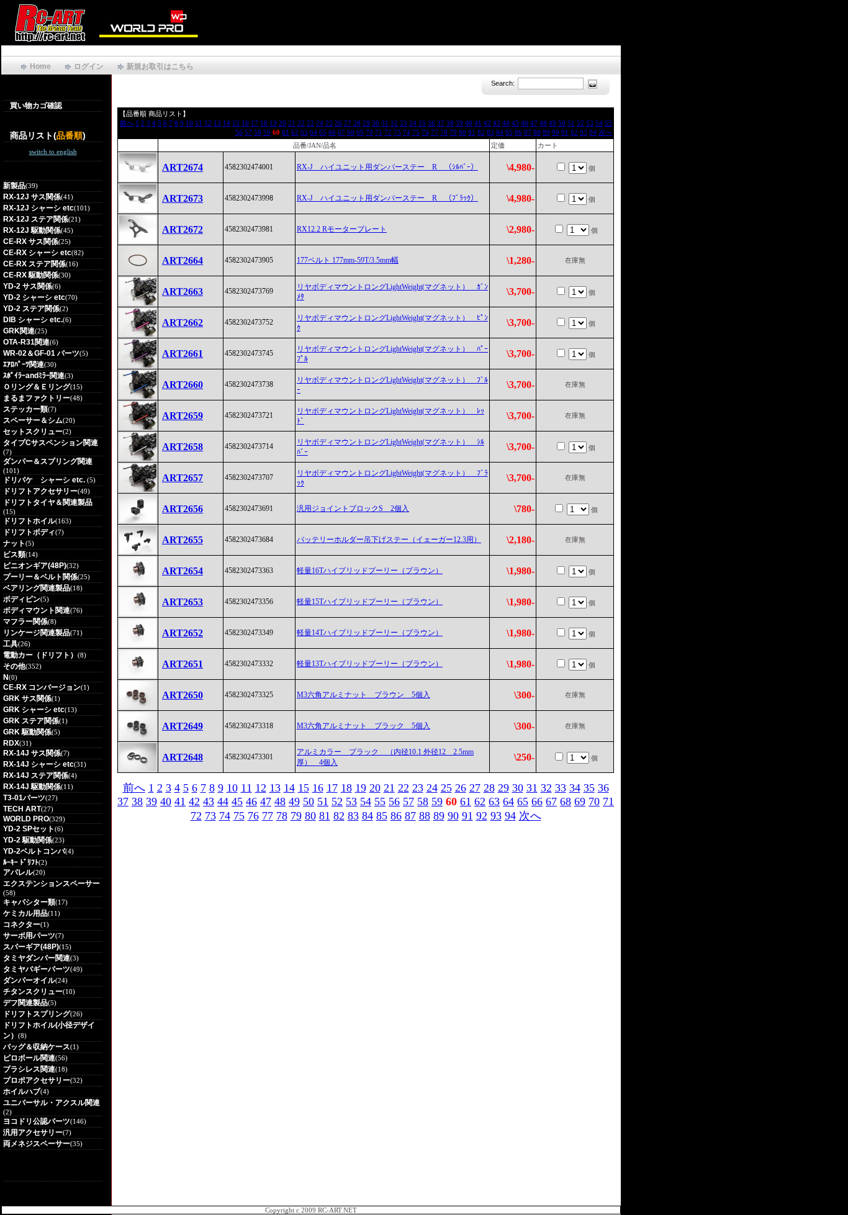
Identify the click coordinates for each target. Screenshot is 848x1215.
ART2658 (182, 446)
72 (388, 132)
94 (593, 132)
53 (589, 123)
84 (499, 132)
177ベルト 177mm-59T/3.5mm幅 (348, 260)
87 (527, 132)
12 (208, 123)
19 (273, 123)
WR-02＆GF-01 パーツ (41, 353)
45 (515, 123)
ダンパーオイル (29, 980)
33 (403, 123)
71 (378, 132)
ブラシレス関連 (29, 1069)
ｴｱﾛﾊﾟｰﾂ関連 (23, 364)
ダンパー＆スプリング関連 (47, 461)
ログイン (89, 66)
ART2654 (182, 571)
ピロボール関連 (29, 1058)
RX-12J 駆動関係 (32, 230)
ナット (14, 543)
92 (574, 132)
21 (291, 123)
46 (524, 123)
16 (245, 123)
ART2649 (182, 726)
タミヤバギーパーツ (36, 969)
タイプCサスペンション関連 (50, 442)
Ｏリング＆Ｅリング (36, 386)
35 (422, 123)
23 (310, 123)
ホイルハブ (21, 1091)
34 (413, 123)
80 (462, 132)
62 (295, 132)
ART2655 (182, 540)
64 (313, 132)
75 (416, 132)
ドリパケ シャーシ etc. (45, 480)
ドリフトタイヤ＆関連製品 (47, 502)
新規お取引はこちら (160, 66)
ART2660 (182, 384)
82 (481, 132)
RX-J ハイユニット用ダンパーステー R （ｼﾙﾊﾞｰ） (387, 167)
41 (478, 123)
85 (509, 132)
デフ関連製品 (25, 1002)
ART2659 (182, 415)
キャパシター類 (29, 902)
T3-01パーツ (24, 797)
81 (472, 132)
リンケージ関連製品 (36, 632)
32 (394, 123)
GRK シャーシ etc (34, 709)
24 (319, 123)
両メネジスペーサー (36, 1143)
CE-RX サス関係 (30, 241)
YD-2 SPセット (29, 828)
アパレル (18, 872)
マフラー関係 (25, 621)
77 (434, 132)
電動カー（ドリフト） (40, 655)
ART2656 (182, 509)
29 (366, 123)
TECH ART (22, 809)
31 (385, 123)
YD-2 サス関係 (27, 286)
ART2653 (182, 602)
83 (490, 132)
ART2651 (182, 664)
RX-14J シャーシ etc (38, 764)
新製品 (14, 185)
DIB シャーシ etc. (33, 319)
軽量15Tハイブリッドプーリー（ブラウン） (370, 601)
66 (332, 132)
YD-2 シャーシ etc (34, 297)
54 (599, 123)
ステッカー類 (25, 409)
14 (226, 123)
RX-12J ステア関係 (35, 219)
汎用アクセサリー (33, 1132)
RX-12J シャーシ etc (38, 208)
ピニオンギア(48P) (34, 565)
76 (425, 132)
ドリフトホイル (29, 521)
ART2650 (182, 695)
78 (444, 132)
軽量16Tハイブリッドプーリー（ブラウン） (370, 570)
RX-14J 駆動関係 (32, 786)
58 (257, 132)
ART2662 (182, 322)
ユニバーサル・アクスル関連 (51, 1102)
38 (450, 123)
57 (248, 132)
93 (583, 132)
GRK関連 (19, 331)
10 (189, 123)
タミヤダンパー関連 (36, 958)
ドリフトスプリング (36, 1013)
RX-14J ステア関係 (35, 775)
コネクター (21, 924)
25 (329, 123)
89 (546, 132)
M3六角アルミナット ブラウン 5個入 (363, 694)
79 (453, 132)
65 (323, 132)
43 (496, 123)
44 (506, 123)
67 (341, 132)
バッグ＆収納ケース (36, 1046)
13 (217, 123)
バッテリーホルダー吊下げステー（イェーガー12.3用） (389, 539)
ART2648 (182, 757)
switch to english (53, 151)
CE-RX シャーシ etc (37, 252)
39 (459, 123)
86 (518, 132)
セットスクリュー (33, 431)
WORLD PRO (26, 819)
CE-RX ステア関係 (34, 264)
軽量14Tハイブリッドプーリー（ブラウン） (370, 632)
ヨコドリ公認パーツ (36, 1121)
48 (543, 123)
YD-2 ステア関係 (31, 308)
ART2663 (182, 291)
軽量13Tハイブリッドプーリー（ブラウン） (370, 663)
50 (562, 123)
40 (468, 123)
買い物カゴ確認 (36, 105)
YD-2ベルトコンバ (34, 851)
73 (397, 132)
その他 (14, 666)
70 (369, 132)
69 (360, 132)
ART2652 (182, 633)
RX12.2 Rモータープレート (342, 229)
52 (580, 123)
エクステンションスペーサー (51, 883)
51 (571, 123)
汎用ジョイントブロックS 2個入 (353, 508)
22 (301, 123)
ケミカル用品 (25, 913)
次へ (605, 132)
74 (406, 132)
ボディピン (21, 599)
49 (552, 123)
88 (537, 132)
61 (285, 132)
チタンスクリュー (33, 991)
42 (487, 123)
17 (254, 123)
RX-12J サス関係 (32, 196)
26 (338, 123)
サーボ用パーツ (29, 935)
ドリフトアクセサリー (40, 491)
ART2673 (182, 198)
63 (304, 132)
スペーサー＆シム (33, 420)
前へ (126, 123)
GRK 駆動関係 (27, 732)
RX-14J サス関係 (32, 753)
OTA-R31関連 (26, 342)
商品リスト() (48, 135)
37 (440, 123)
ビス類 (14, 554)
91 (565, 132)
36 (431, 123)
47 (534, 123)
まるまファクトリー (36, 398)
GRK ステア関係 (31, 720)
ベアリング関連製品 (36, 588)
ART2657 (182, 477)
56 (239, 132)
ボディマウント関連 (36, 610)
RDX (11, 743)
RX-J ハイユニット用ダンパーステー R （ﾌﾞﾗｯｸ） (387, 198)
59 (267, 132)
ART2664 (182, 260)
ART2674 (182, 167)
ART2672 (182, 229)
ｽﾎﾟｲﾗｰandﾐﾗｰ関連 (34, 375)
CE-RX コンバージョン (42, 687)
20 (282, 123)
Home (40, 66)
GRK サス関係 (27, 698)
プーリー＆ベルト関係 (40, 576)
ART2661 (182, 353)
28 (357, 123)
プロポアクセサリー (36, 1080)
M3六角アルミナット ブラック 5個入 (363, 725)
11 (198, 123)
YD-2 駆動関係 (27, 840)
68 (350, 132)
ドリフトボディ (29, 532)
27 (347, 123)
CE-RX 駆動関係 (30, 275)
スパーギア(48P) (31, 946)
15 (236, 123)
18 (264, 123)
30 (375, 123)
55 (608, 123)
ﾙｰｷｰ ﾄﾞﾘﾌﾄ (20, 862)
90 (555, 132)
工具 (10, 643)
